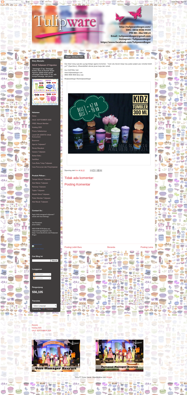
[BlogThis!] (93, 170)
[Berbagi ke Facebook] (98, 170)
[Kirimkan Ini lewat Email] (91, 170)
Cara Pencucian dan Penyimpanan (44, 167)
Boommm (35, 140)
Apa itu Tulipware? (39, 144)
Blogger (109, 377)
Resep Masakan (38, 148)
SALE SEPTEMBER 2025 (41, 120)
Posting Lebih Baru (73, 247)
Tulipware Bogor (37, 244)
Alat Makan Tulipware (40, 183)
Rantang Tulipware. (39, 187)
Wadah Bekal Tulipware (40, 194)
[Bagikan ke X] (96, 170)
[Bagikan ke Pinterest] (101, 170)
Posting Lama (147, 247)
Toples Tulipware (38, 190)
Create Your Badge (38, 248)
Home (34, 116)
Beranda (111, 247)
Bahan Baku (36, 156)
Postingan (39, 274)
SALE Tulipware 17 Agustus (44, 65)
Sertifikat (35, 159)
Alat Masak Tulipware (40, 202)
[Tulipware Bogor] (33, 247)
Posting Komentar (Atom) (113, 254)
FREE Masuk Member (40, 123)
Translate (49, 309)
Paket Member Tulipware (41, 198)
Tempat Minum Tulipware (41, 179)
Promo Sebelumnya (39, 131)
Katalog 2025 (37, 127)
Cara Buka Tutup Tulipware (42, 163)
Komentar (39, 278)
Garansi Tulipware (38, 152)
